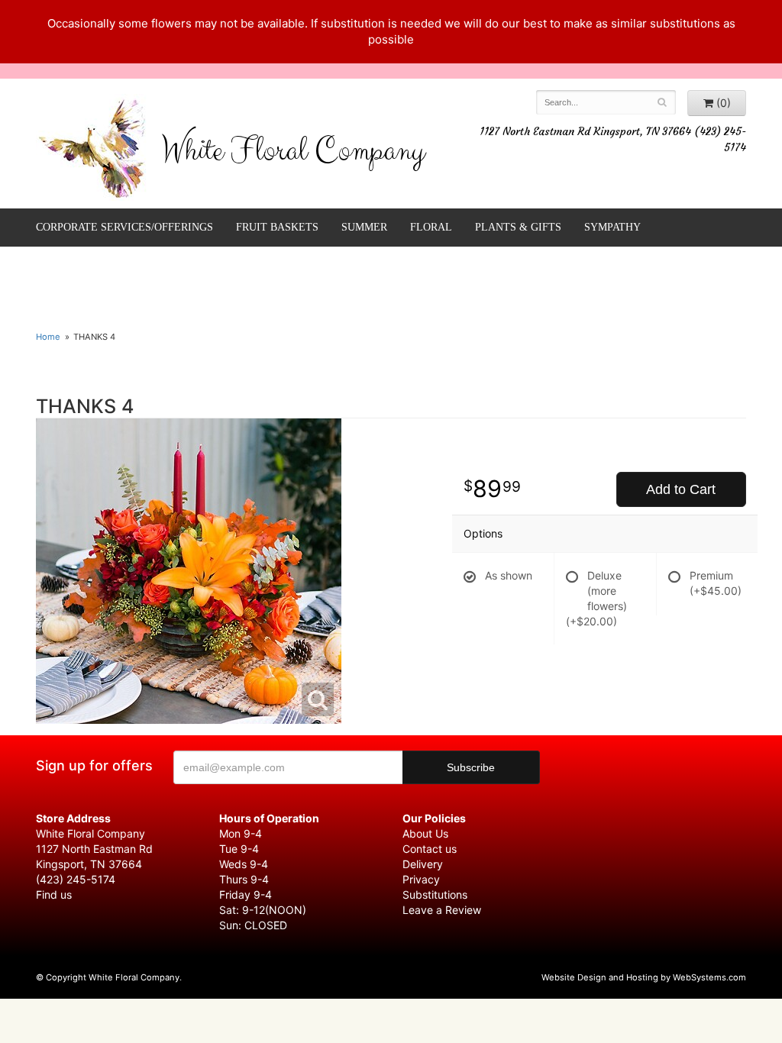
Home (48, 336)
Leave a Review (441, 909)
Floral (431, 227)
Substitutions (434, 894)
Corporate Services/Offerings (124, 227)
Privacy (421, 879)
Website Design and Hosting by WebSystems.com (643, 977)
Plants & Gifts (518, 227)
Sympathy (612, 227)
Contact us (429, 848)
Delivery (422, 863)
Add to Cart (681, 489)
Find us (54, 894)
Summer (364, 227)
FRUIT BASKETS (277, 227)
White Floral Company (293, 154)
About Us (425, 833)
